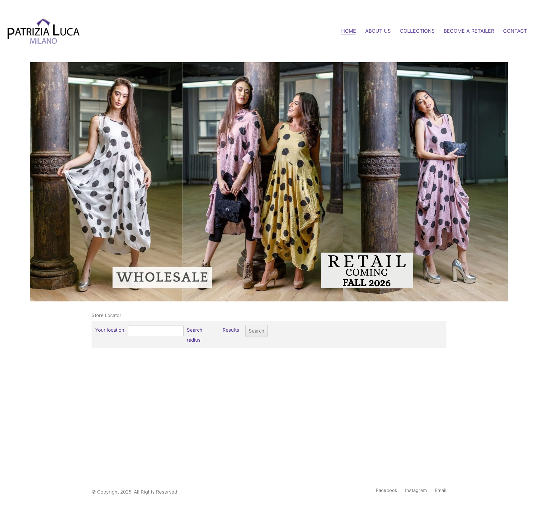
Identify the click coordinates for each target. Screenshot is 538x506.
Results (231, 330)
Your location (109, 330)
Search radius (194, 335)
